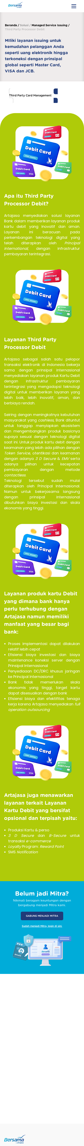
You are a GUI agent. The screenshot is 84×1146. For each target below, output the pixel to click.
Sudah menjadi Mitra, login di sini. (42, 926)
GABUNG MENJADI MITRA (42, 916)
